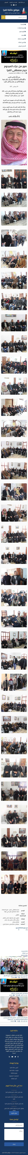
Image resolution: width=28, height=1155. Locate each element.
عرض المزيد (14, 1113)
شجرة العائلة (22, 28)
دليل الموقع (21, 46)
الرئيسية (23, 24)
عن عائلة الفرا (22, 2)
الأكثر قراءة (25, 951)
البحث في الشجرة (13, 2)
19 (18, 1021)
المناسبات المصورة (14, 1076)
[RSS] (11, 5)
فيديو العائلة (14, 1073)
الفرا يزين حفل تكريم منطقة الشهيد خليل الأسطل (16, 976)
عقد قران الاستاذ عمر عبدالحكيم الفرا (14, 1103)
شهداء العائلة (21, 39)
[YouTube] (14, 5)
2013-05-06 (24, 1021)
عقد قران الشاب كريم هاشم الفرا (14, 1092)
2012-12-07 (24, 995)
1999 (17, 995)
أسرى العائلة (21, 42)
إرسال (14, 1144)
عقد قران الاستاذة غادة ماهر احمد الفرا (14, 1098)
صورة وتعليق (24, 955)
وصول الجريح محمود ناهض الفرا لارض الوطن (14, 1109)
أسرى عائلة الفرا (14, 1067)
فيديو (23, 35)
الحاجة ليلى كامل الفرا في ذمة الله (19, 993)
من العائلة (25, 953)
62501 (11, 995)
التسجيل (6, 2)
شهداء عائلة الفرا (14, 1070)
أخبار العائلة (14, 1078)
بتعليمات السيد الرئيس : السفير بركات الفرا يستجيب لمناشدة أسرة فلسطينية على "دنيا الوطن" (15, 1018)
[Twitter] (15, 1057)
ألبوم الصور (22, 32)
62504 (13, 977)
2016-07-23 (24, 977)
